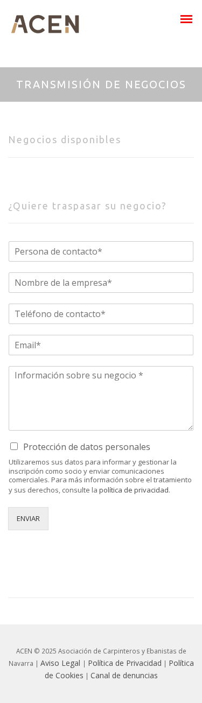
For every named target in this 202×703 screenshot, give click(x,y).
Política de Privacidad (125, 663)
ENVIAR (28, 518)
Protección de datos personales (86, 447)
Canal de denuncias (124, 675)
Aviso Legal (61, 663)
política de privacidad (134, 490)
